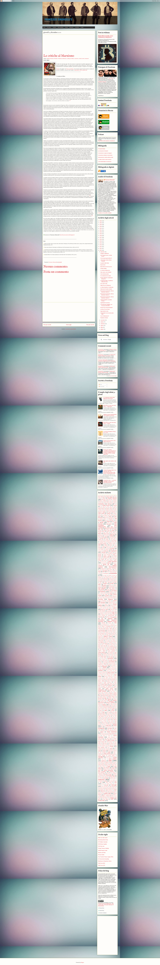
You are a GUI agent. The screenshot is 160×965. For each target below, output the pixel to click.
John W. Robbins (111, 645)
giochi (109, 600)
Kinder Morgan (110, 659)
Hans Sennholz (101, 611)
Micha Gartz (112, 691)
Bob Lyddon (109, 522)
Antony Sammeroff (111, 512)
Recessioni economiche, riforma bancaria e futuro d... (107, 291)
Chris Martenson (107, 540)
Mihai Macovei (108, 699)
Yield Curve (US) (101, 865)
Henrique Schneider (104, 614)
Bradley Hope (108, 529)
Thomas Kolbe (108, 774)
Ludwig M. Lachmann (102, 672)
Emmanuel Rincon (112, 578)
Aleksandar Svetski (105, 499)
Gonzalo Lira (100, 604)
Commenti (102, 386)
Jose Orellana (102, 649)
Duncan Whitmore (110, 571)
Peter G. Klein (104, 721)
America (109, 504)
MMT (109, 700)
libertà (104, 667)
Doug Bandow (102, 569)
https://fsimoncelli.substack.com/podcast (106, 140)
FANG (99, 584)
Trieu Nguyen (112, 779)
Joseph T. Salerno (102, 650)
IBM (103, 617)
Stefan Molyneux (101, 762)
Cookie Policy (101, 910)
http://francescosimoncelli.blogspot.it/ (67, 234)
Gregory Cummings (111, 606)
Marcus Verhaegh (112, 678)
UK (101, 782)
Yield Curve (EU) (101, 863)
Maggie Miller (110, 675)
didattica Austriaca (50, 58)
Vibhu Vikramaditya (104, 786)
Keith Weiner (103, 657)
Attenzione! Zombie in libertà (106, 289)
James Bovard (101, 628)
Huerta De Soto (101, 616)
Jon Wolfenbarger (111, 646)
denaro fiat (106, 564)
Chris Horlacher (101, 540)
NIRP (113, 709)
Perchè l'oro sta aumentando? (106, 307)
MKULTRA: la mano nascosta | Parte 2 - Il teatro (109, 423)
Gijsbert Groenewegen (102, 600)
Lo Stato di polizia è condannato (106, 287)
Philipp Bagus (108, 725)
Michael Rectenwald (102, 698)
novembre (103, 320)
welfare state (107, 793)
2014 (101, 242)
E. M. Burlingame (105, 573)
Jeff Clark (106, 635)
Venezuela (106, 785)
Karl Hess (113, 654)
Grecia (106, 605)
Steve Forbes (114, 764)
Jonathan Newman (101, 648)
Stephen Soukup (108, 764)
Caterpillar (101, 538)
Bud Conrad (106, 534)
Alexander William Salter (107, 501)
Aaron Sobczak (101, 496)
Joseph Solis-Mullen (111, 649)
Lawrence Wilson (101, 665)
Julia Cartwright (110, 652)
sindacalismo (101, 757)
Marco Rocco (105, 678)
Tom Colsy (100, 778)
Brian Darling (106, 532)
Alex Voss (109, 500)
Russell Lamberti (105, 746)
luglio (102, 327)
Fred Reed (107, 590)
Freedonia (60, 58)
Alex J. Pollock (103, 500)
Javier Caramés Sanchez (110, 634)
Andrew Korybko (112, 507)
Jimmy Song (104, 638)
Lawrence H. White (102, 664)
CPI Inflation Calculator (102, 841)
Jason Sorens (101, 634)
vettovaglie (114, 785)
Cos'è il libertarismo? (104, 315)
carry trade (104, 537)
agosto (102, 325)
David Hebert (109, 559)
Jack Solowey (111, 625)
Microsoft (100, 699)
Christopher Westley (102, 543)
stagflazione (103, 760)
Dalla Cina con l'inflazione (105, 285)
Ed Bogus (105, 575)
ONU (103, 712)
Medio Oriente (109, 688)
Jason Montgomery (101, 633)
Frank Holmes (112, 588)
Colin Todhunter (101, 548)
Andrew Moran (101, 508)
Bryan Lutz (101, 534)
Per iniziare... (49, 27)
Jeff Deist (112, 635)
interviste (103, 622)
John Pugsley (111, 643)
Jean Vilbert (100, 635)
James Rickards (101, 630)
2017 (101, 237)
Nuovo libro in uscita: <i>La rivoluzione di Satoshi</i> (105, 36)
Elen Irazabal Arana (107, 577)
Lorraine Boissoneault (105, 671)
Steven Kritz (108, 765)
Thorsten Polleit (111, 776)
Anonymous (100, 349)
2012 (101, 246)
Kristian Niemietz (105, 660)
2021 (101, 230)
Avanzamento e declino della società (105, 157)
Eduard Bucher (107, 576)
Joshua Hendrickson (111, 651)
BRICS (99, 533)
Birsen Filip (114, 521)
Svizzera (100, 768)
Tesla (108, 772)
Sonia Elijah (104, 759)
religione (102, 731)
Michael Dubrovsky (108, 692)
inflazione (110, 618)
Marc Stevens (105, 677)
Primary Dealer (101, 854)
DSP (103, 571)
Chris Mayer (114, 540)
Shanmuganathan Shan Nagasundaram (109, 754)
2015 (101, 241)
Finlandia (111, 585)
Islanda (109, 622)
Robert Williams (109, 741)
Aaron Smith (113, 495)
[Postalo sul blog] (45, 60)
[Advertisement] (68, 44)
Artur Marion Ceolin (106, 515)
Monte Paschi (101, 702)
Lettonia (112, 666)
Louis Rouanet (113, 671)
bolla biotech (109, 524)
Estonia (115, 581)
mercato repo (111, 689)
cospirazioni (114, 551)
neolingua (104, 704)
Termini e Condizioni (102, 912)
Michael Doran (100, 692)
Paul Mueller (105, 717)
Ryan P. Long (110, 747)
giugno (102, 329)
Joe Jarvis (107, 640)
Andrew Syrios (109, 508)
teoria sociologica (102, 771)
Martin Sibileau (105, 684)
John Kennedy (112, 641)
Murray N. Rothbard (110, 702)
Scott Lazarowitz (103, 752)
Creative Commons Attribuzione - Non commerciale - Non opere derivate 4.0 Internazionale (106, 904)
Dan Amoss (110, 552)
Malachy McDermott (108, 676)
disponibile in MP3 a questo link (81, 70)
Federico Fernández (107, 584)
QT (104, 729)
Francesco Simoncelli (109, 179)
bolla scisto (100, 529)
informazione (101, 620)
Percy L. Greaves (103, 720)
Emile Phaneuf (105, 578)
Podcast (66, 27)
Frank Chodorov (112, 587)
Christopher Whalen (111, 543)
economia (113, 573)
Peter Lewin (110, 721)
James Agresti (112, 627)
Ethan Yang (107, 582)
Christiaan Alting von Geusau (105, 541)
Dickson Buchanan (107, 565)
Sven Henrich (106, 767)
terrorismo (112, 771)
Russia (111, 746)
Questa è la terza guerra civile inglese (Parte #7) (109, 441)
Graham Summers (108, 604)
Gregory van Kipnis (101, 608)
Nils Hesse (108, 709)
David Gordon (101, 559)
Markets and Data (101, 852)
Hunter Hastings (109, 616)
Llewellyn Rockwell (111, 669)
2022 (101, 228)
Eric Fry (105, 579)
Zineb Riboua (106, 799)
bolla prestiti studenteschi (109, 528)
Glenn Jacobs (108, 601)
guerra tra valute (104, 609)
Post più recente (47, 324)
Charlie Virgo (112, 538)
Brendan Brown (101, 531)
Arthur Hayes (110, 514)
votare (115, 789)
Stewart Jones (114, 765)
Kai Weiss (105, 653)
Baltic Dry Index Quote (102, 837)
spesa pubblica (113, 759)
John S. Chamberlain (105, 644)
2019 (101, 233)
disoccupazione (113, 567)
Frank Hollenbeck (102, 588)
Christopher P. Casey (111, 542)
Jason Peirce (114, 633)
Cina (99, 545)
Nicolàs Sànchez (105, 708)
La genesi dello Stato (104, 263)
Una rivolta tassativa (104, 273)
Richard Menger (109, 734)
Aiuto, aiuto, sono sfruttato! (105, 272)
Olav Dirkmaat (109, 711)
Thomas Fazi (109, 773)
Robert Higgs (107, 739)
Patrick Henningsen (102, 715)
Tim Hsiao (100, 777)
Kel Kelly (111, 657)
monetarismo (111, 701)
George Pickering (105, 596)
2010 (101, 250)
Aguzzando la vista (104, 311)
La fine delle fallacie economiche (104, 161)
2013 (101, 244)
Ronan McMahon (102, 745)
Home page (68, 324)
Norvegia (100, 710)
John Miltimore (101, 642)
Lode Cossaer (109, 670)
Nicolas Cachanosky (108, 707)
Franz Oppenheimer (111, 589)
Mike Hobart (104, 700)
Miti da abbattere (60, 27)
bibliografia (110, 518)
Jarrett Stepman (105, 632)
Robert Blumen (101, 738)
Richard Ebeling (111, 733)
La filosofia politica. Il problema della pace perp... (106, 281)
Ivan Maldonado (104, 624)
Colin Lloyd (113, 547)
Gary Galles (104, 594)
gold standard (101, 602)
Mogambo (114, 700)
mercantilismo (101, 689)
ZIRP (112, 799)
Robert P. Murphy (111, 740)
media (99, 688)
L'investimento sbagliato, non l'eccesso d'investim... (106, 305)
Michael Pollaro (111, 696)
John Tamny (113, 644)
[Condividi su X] (46, 60)
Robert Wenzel (101, 741)
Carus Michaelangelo (113, 537)
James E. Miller (109, 628)
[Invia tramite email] (44, 60)
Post (101, 384)
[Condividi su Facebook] (47, 60)
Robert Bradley (109, 738)
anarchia (115, 505)
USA (115, 782)
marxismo (76, 58)
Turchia (105, 781)
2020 (101, 231)
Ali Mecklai (115, 501)
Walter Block (102, 791)
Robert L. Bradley (102, 740)
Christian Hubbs (114, 541)
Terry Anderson (101, 772)
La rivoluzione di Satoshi (103, 150)
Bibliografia (71, 27)
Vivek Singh (113, 788)
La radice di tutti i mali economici (104, 159)
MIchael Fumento (105, 693)
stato (110, 760)
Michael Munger (105, 695)
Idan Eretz (107, 617)
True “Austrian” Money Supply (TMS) (105, 856)
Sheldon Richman (101, 755)
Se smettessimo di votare (105, 275)
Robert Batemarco (111, 737)
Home (44, 27)
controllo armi (105, 551)
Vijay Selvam (109, 787)
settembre (103, 323)
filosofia (55, 58)
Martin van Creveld (102, 685)
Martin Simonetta (112, 684)
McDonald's (113, 687)
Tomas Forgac (112, 778)
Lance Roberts (112, 661)
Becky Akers (107, 517)
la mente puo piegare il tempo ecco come (106, 355)
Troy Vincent (100, 781)
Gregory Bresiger (103, 606)
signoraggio (100, 756)
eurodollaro (104, 583)
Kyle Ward (105, 661)
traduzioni (87, 58)
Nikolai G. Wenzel (112, 708)
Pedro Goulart (104, 719)
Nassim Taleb (109, 703)
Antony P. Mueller (102, 512)
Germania (100, 599)
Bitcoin (101, 522)
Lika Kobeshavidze (113, 667)
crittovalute (103, 552)
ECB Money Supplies (102, 844)
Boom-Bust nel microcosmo (106, 266)
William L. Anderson (106, 795)
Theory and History (70, 68)
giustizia (115, 600)
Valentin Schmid (109, 783)
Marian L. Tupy (100, 679)
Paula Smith (104, 718)
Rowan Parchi (109, 745)
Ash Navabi (113, 515)
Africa (104, 498)
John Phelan (104, 643)
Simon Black (113, 756)
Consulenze (77, 27)
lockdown (100, 670)
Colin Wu (106, 548)
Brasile (113, 530)
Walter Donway (109, 791)
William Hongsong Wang (107, 794)
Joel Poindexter (100, 641)
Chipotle (99, 539)
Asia (99, 516)
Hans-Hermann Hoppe (110, 611)
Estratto (57, 68)
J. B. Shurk (111, 624)
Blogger (82, 962)
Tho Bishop (113, 772)
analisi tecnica (106, 505)
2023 (101, 226)
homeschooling (111, 615)
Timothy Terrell (112, 777)
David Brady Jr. (105, 558)
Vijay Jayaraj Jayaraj (101, 787)
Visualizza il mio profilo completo (104, 212)
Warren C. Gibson (105, 792)
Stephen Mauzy (101, 764)
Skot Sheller (108, 757)
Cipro (111, 545)
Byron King (100, 535)
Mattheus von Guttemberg (107, 686)
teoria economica (108, 770)
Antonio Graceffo (102, 511)
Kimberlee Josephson (102, 659)
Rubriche (54, 27)
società (80, 58)
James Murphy (105, 629)
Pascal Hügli (114, 712)
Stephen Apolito (112, 763)
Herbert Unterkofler (101, 615)
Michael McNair (109, 694)
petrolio (115, 724)
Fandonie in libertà (104, 317)
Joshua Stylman (101, 652)
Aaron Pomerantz (106, 495)
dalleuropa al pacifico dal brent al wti (106, 367)
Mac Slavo (104, 675)
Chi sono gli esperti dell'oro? (106, 258)
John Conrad (107, 641)
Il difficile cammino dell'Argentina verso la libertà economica (109, 415)
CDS (107, 538)
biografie (103, 521)
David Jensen (106, 560)
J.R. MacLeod (105, 625)
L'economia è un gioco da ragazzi (105, 153)
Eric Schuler (104, 581)
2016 (101, 239)
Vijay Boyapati (112, 786)
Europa (112, 583)
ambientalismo (101, 504)
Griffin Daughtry (109, 608)
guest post (112, 609)
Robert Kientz (114, 739)
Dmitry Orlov (103, 568)
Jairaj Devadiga (105, 627)
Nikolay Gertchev (101, 709)
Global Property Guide (102, 850)
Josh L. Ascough (111, 650)
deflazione (109, 562)
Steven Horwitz (102, 765)
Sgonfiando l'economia (105, 302)
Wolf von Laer (114, 795)
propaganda (101, 728)
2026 (101, 220)
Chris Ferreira (112, 539)
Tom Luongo (105, 778)
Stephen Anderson (105, 763)
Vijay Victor (115, 787)
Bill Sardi (106, 520)
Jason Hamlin (112, 632)
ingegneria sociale (112, 621)
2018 (101, 235)
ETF (101, 582)
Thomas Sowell (104, 776)
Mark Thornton (107, 682)
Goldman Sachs (112, 602)
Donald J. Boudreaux (112, 568)
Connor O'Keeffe (108, 549)
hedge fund (114, 612)
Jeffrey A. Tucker (108, 636)
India (102, 618)
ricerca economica (112, 731)
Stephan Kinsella (108, 762)
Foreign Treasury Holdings (103, 848)
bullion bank (112, 534)
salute (111, 748)
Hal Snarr (115, 610)
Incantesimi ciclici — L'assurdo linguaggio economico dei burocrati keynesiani (109, 481)
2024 (101, 224)
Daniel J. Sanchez (108, 555)
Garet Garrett (109, 593)
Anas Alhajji (102, 506)
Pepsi (109, 719)
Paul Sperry (111, 717)
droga (99, 571)
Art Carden (104, 514)
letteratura (64, 58)
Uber (116, 781)
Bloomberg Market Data (103, 839)
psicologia (110, 728)
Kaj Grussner (110, 653)
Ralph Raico (109, 729)
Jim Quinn (112, 637)
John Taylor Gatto (102, 645)
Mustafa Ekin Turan (101, 703)
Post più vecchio (90, 324)
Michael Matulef (102, 694)
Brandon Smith (106, 530)
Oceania (112, 710)
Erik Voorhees (109, 581)
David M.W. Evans (103, 561)
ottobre (102, 321)
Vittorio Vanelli (107, 788)
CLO (103, 547)
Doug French (109, 569)
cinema (105, 545)
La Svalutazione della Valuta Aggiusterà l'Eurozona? (109, 398)
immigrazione (114, 617)
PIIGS (115, 725)
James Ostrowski (112, 629)
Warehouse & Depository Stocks (104, 861)
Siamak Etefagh (111, 755)
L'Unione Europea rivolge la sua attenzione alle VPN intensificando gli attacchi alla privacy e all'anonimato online (109, 472)
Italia (115, 622)
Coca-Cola (108, 547)
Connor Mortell (101, 549)
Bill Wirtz (111, 520)
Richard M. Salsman (101, 734)
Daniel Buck (105, 553)
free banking (114, 590)
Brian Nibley (112, 532)
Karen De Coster (107, 654)
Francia (104, 587)
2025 (101, 222)
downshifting (104, 570)
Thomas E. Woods (102, 773)
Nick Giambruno (106, 705)
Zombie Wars (101, 800)
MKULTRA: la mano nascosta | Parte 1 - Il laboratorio (109, 406)
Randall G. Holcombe (105, 730)
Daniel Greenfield (107, 554)
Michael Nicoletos (113, 695)
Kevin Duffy (104, 658)
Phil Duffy (102, 725)
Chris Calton (105, 539)
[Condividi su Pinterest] (48, 60)
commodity (112, 548)
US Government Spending (103, 858)
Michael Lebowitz (113, 693)
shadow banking (106, 753)
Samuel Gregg (112, 749)
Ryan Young (106, 748)
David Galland (112, 558)
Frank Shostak (101, 589)
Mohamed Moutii (103, 701)
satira (99, 750)
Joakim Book (100, 640)
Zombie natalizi (103, 268)
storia (83, 58)
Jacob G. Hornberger (106, 626)
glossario (113, 601)
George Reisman (113, 596)
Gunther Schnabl (101, 610)
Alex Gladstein (114, 499)
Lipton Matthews (102, 669)
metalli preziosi (102, 691)
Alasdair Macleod (112, 498)
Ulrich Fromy (109, 782)
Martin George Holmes (108, 683)
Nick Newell (100, 707)
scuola (109, 752)
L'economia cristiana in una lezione (105, 155)
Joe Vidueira (113, 640)
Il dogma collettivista (104, 253)
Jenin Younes (106, 637)
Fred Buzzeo (100, 590)
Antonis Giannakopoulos (111, 511)
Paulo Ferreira (110, 718)
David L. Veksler (113, 560)
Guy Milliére (109, 610)
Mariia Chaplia (107, 679)
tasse (99, 770)
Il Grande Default (101, 148)
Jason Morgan (108, 633)
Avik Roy (105, 516)
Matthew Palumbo (106, 687)
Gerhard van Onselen (111, 598)
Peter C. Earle (110, 720)
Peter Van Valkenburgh (107, 724)
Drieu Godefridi (112, 570)
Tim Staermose (106, 777)
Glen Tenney (102, 601)
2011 (101, 248)
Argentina (109, 513)
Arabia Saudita (101, 513)
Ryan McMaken (101, 747)
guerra (115, 608)
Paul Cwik (108, 716)
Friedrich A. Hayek (113, 591)
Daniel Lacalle (106, 556)
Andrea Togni (109, 506)
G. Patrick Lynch (102, 593)
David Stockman (112, 561)
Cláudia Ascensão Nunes (107, 546)
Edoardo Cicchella (112, 575)
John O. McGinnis (109, 642)
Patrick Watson (110, 715)
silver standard (107, 756)
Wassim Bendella (112, 792)
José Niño (114, 648)
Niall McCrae (111, 704)
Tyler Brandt (111, 781)
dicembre (103, 251)
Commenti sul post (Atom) (71, 329)
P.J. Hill (108, 712)
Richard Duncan (104, 733)
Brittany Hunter (106, 533)
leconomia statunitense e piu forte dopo (106, 360)
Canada (111, 535)
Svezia (113, 767)
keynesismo (111, 658)
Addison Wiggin (109, 496)
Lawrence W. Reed (111, 664)
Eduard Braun (100, 576)
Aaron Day (100, 495)
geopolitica (107, 595)
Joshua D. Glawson (102, 651)
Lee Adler (108, 665)
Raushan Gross (113, 730)
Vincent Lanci (101, 788)
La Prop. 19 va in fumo (105, 309)
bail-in (110, 516)
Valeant (103, 783)
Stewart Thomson (102, 766)
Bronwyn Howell (114, 533)
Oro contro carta (103, 283)
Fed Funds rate (101, 846)
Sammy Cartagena (106, 749)
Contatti (82, 27)
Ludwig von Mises (70, 58)
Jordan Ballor (108, 648)
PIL (101, 726)
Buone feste (102, 264)
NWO (105, 710)
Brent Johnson (110, 531)
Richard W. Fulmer (106, 735)
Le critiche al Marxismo (105, 270)
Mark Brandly (113, 679)
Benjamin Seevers (113, 517)
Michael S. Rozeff (112, 698)
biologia (108, 521)
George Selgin (102, 598)
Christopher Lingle (102, 542)
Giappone (110, 599)
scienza (104, 750)
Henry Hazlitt (112, 614)
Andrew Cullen (105, 507)
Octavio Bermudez (101, 711)
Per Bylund (114, 719)
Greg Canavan (114, 605)
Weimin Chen (100, 793)
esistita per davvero (102, 81)
